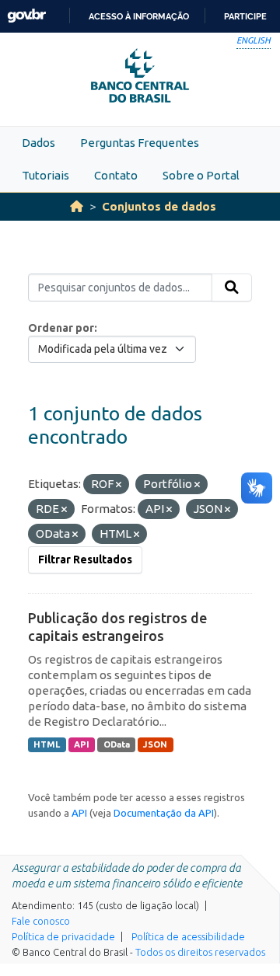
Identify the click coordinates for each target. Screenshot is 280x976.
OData (116, 744)
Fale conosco (41, 920)
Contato (116, 175)
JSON (155, 744)
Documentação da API (164, 812)
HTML (46, 744)
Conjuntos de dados (159, 206)
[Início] (76, 206)
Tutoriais (45, 175)
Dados (38, 142)
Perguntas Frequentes (139, 142)
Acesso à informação (139, 16)
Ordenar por (61, 328)
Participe (245, 16)
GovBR (26, 16)
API (81, 744)
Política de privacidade (63, 936)
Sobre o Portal (201, 175)
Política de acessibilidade (188, 936)
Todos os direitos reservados (200, 951)
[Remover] (118, 485)
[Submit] (232, 288)
